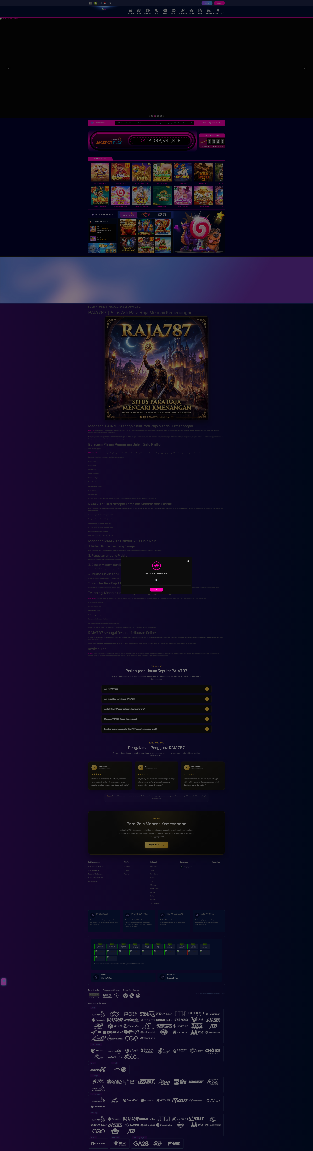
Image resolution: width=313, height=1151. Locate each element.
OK (156, 589)
